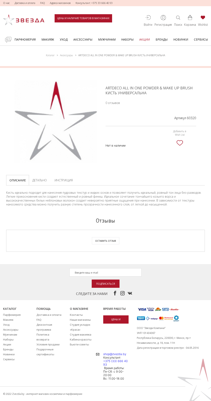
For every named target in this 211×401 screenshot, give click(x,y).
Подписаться (105, 284)
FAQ (42, 3)
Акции (144, 39)
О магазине (79, 309)
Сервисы (201, 39)
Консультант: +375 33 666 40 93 (94, 3)
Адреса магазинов (60, 3)
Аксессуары (82, 39)
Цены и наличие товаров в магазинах (83, 18)
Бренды (162, 39)
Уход (64, 39)
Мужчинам (107, 39)
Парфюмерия (25, 39)
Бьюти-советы (79, 344)
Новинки (180, 39)
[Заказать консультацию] (8, 40)
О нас (6, 3)
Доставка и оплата (25, 3)
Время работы (114, 309)
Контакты (76, 315)
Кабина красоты (80, 339)
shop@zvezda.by (114, 354)
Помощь (43, 309)
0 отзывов (113, 103)
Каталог (50, 55)
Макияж (47, 39)
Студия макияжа (80, 334)
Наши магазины (80, 320)
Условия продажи (48, 344)
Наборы (127, 39)
